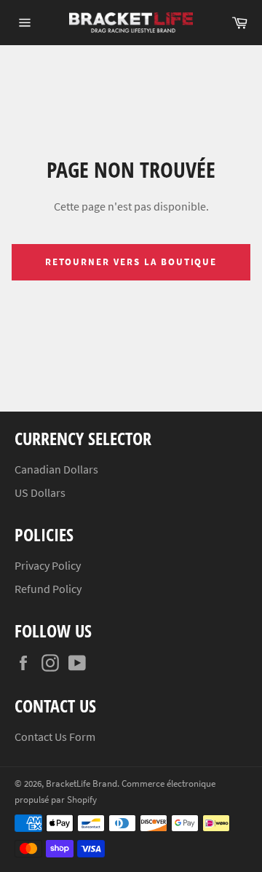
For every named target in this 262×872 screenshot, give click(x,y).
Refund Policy (48, 588)
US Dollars (40, 492)
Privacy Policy (48, 565)
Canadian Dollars (56, 469)
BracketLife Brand (81, 783)
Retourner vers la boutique (131, 262)
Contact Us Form (55, 736)
